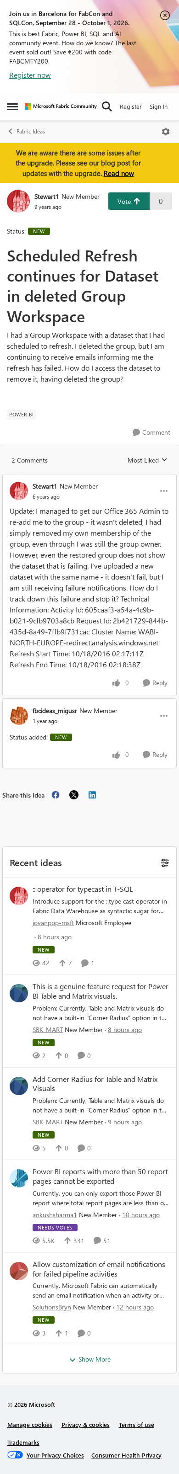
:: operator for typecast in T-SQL (83, 889)
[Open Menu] (165, 131)
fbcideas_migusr (55, 710)
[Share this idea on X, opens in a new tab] (74, 795)
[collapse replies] (89, 478)
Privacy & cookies (86, 1424)
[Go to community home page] (61, 106)
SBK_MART (48, 1029)
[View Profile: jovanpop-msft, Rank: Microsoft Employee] (19, 896)
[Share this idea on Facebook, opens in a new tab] (55, 795)
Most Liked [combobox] (148, 460)
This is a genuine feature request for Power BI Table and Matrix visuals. (100, 991)
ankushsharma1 (55, 1214)
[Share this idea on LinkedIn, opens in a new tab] (92, 795)
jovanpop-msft (53, 922)
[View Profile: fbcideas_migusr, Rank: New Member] (19, 716)
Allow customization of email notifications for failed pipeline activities (99, 1269)
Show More (94, 1359)
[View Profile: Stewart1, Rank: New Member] (18, 201)
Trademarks (23, 1442)
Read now (119, 173)
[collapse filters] (163, 861)
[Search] (106, 106)
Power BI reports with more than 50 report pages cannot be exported (100, 1176)
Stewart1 (46, 196)
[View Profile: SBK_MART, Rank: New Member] (19, 993)
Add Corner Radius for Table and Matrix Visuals (95, 1084)
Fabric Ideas (31, 131)
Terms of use (136, 1424)
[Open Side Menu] (12, 106)
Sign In (159, 106)
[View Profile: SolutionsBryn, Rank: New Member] (19, 1271)
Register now (30, 75)
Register (131, 106)
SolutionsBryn (52, 1307)
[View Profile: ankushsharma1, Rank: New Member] (19, 1178)
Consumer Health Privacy (126, 1455)
